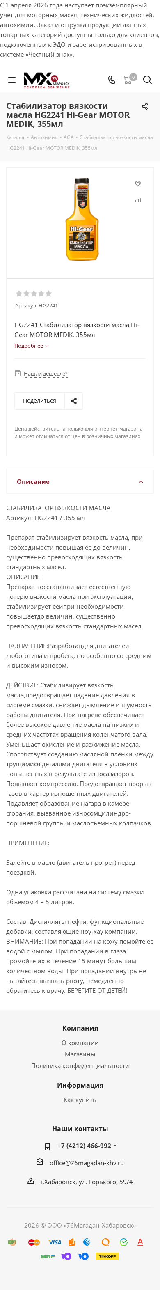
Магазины (80, 1054)
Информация (80, 1085)
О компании (80, 1042)
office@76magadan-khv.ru (87, 1163)
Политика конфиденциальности (80, 1065)
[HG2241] (82, 219)
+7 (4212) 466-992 (84, 1145)
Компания (80, 1028)
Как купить (80, 1099)
